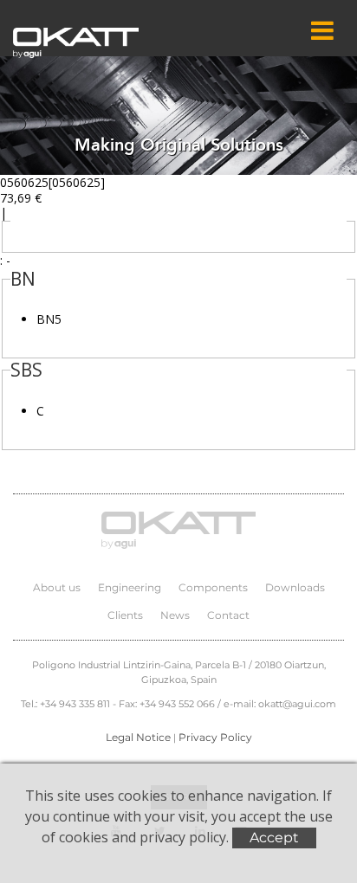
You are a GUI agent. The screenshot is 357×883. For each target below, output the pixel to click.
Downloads (295, 587)
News (175, 615)
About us (57, 587)
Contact (228, 615)
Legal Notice (138, 737)
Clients (125, 615)
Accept (274, 837)
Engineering (129, 587)
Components (213, 587)
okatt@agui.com (297, 704)
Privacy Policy (215, 737)
